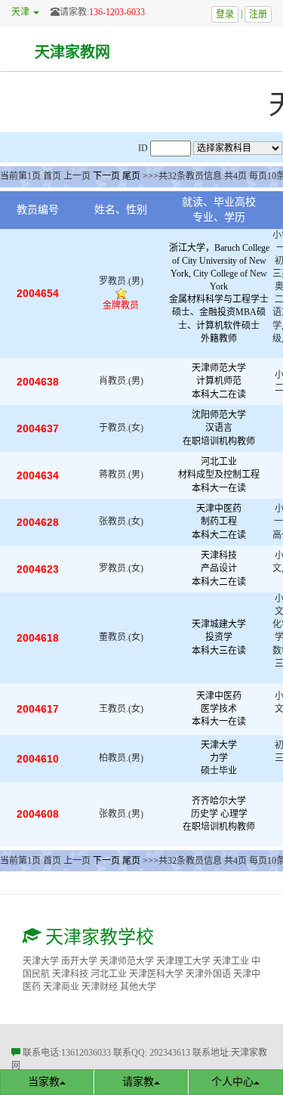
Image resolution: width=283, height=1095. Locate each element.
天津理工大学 (183, 961)
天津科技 (70, 974)
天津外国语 (208, 974)
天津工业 (231, 961)
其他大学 (138, 987)
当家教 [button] (44, 1081)
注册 (258, 14)
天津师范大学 (127, 961)
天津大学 (41, 961)
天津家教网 (72, 52)
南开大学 (79, 961)
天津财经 (100, 987)
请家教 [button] (138, 1081)
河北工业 (109, 974)
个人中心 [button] (232, 1081)
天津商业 (61, 987)
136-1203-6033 (117, 12)
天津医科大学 (156, 974)
